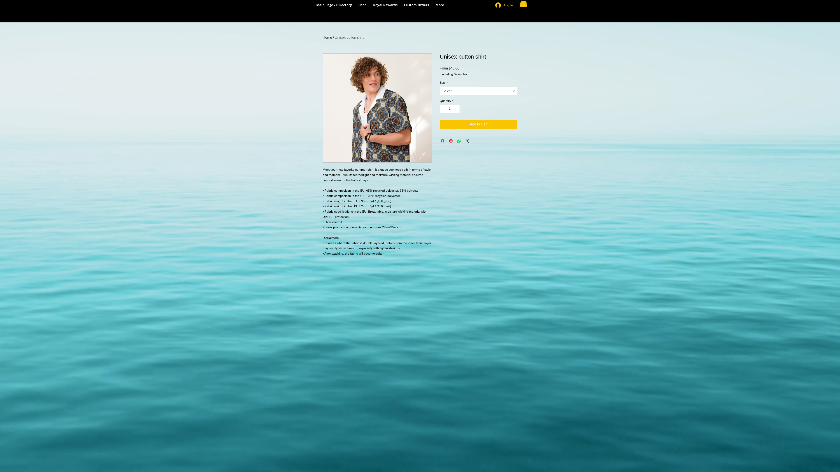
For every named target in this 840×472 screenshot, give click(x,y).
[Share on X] (467, 141)
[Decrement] (443, 109)
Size (444, 82)
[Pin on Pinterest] (450, 141)
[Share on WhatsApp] (459, 141)
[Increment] (456, 109)
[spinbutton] (450, 109)
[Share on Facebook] (442, 141)
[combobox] (478, 91)
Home (327, 37)
